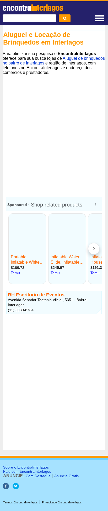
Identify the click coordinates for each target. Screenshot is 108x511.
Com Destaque (38, 476)
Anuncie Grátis (66, 476)
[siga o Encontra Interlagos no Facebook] (6, 488)
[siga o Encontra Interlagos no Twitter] (16, 488)
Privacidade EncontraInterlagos (62, 502)
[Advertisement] (54, 134)
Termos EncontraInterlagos (20, 502)
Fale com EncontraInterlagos (27, 471)
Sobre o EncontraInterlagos (26, 467)
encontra (33, 8)
